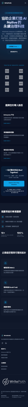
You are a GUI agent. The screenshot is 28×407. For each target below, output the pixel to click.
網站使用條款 (4, 366)
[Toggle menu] (25, 3)
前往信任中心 (14, 51)
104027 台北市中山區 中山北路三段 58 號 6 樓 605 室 (15, 191)
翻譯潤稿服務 (4, 355)
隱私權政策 (3, 369)
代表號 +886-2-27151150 (15, 189)
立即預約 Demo (13, 46)
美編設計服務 (4, 357)
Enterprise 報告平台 (6, 352)
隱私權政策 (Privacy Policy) (5, 396)
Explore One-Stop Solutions (14, 183)
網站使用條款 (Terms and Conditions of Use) (18, 396)
